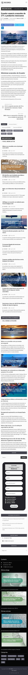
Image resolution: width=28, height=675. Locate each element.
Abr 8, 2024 (12, 235)
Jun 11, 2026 (12, 179)
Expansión (12, 99)
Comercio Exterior (13, 124)
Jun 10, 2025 (12, 294)
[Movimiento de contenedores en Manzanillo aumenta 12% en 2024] (14, 361)
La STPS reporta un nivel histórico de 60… (10, 589)
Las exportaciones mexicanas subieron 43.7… (10, 630)
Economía (4, 659)
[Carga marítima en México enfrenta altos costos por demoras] (14, 390)
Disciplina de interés (10, 497)
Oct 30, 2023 (12, 206)
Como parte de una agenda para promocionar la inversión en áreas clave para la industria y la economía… (12, 253)
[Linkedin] (2, 28)
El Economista (18, 99)
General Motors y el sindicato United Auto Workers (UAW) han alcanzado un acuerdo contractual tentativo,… (13, 210)
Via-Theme (14, 670)
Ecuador (4, 133)
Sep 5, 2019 (12, 150)
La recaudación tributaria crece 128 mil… (9, 608)
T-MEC (3, 662)
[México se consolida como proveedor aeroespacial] (14, 332)
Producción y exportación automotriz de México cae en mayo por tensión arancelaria (13, 290)
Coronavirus (20, 656)
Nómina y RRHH (10, 502)
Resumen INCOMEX (6, 127)
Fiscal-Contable (10, 501)
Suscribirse (14, 506)
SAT (23, 659)
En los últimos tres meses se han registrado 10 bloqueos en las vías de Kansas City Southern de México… (12, 268)
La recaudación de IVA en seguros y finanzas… (11, 649)
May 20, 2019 (12, 193)
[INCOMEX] (6, 2)
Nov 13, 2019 (12, 264)
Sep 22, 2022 (12, 248)
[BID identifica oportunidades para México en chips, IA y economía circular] (14, 166)
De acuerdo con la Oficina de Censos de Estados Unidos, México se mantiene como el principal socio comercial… (13, 154)
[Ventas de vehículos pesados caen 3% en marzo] (14, 222)
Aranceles (9, 130)
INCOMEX (6, 18)
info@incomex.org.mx (9, 540)
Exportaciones (11, 659)
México (9, 133)
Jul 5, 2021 (12, 307)
